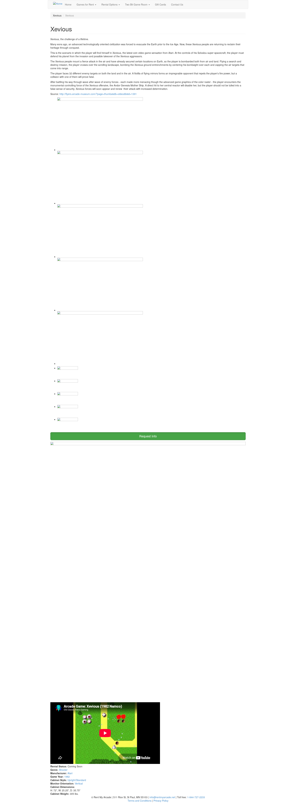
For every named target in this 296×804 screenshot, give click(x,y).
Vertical (79, 783)
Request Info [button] (148, 436)
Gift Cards (160, 4)
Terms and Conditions (139, 800)
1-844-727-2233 (196, 797)
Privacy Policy (160, 800)
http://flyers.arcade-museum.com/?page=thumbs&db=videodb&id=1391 (98, 94)
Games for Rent (86, 4)
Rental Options (109, 4)
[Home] (57, 3)
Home (68, 4)
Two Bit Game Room (136, 4)
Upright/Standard (76, 780)
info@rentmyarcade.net (162, 797)
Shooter (63, 769)
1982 (67, 776)
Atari (69, 773)
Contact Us (177, 4)
